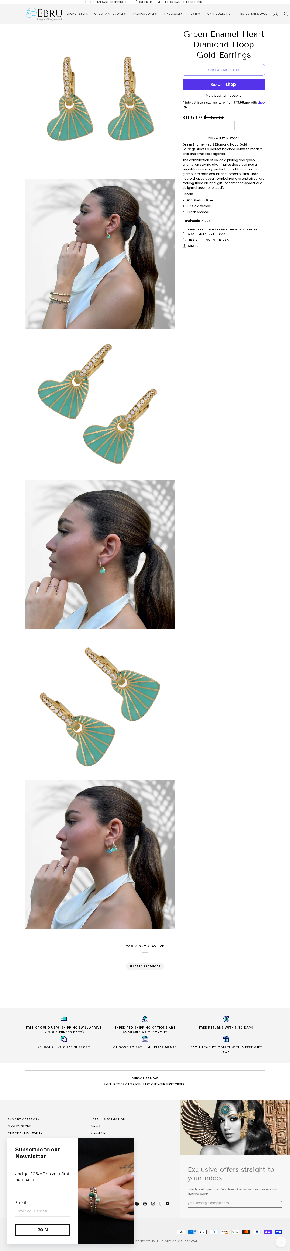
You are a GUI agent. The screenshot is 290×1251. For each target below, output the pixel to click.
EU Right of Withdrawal (177, 1241)
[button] (77, 14)
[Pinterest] (145, 1204)
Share (193, 246)
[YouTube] (167, 1204)
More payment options (223, 95)
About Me (98, 1133)
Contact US (145, 1241)
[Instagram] (153, 1204)
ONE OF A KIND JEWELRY (25, 1133)
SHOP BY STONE (19, 1126)
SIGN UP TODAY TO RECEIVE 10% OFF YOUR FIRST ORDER (144, 1084)
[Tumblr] (160, 1204)
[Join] (278, 1202)
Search (96, 1126)
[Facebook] (137, 1204)
